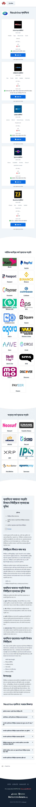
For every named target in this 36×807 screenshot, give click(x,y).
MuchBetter (9, 471)
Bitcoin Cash (9, 309)
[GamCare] (22, 794)
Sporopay (26, 471)
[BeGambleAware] (18, 797)
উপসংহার (9, 529)
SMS (26, 363)
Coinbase (26, 295)
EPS (26, 309)
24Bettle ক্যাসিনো (18, 73)
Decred (26, 444)
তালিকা (11, 3)
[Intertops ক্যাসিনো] (18, 24)
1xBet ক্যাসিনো (18, 114)
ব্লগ (28, 784)
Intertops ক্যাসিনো (18, 30)
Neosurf (9, 430)
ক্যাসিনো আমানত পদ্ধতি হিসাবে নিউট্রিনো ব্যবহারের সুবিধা (18, 520)
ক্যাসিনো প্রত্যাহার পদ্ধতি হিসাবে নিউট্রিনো (16, 525)
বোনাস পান (19, 55)
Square (26, 322)
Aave (9, 350)
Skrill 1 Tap (9, 363)
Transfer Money (26, 430)
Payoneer (10, 295)
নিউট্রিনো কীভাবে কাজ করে (13, 516)
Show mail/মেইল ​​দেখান (26, 789)
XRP (9, 458)
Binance (26, 282)
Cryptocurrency (10, 322)
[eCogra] (14, 794)
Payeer (18, 391)
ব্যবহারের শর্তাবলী (22, 784)
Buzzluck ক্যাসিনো (18, 200)
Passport (9, 282)
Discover (26, 377)
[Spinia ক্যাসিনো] (18, 151)
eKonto (9, 444)
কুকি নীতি (9, 784)
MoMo (10, 377)
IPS (26, 458)
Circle (26, 350)
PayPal (26, 268)
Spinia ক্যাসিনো (18, 157)
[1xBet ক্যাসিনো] (18, 109)
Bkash (9, 267)
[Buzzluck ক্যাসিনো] (18, 194)
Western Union (26, 336)
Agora (9, 336)
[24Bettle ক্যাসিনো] (18, 67)
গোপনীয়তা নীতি (15, 784)
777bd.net (24, 802)
